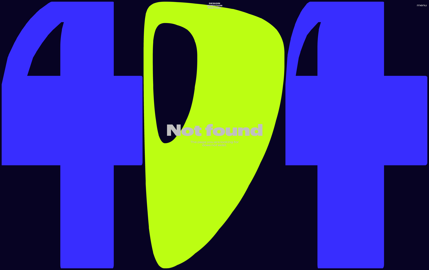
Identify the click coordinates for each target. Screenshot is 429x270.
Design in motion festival (214, 5)
